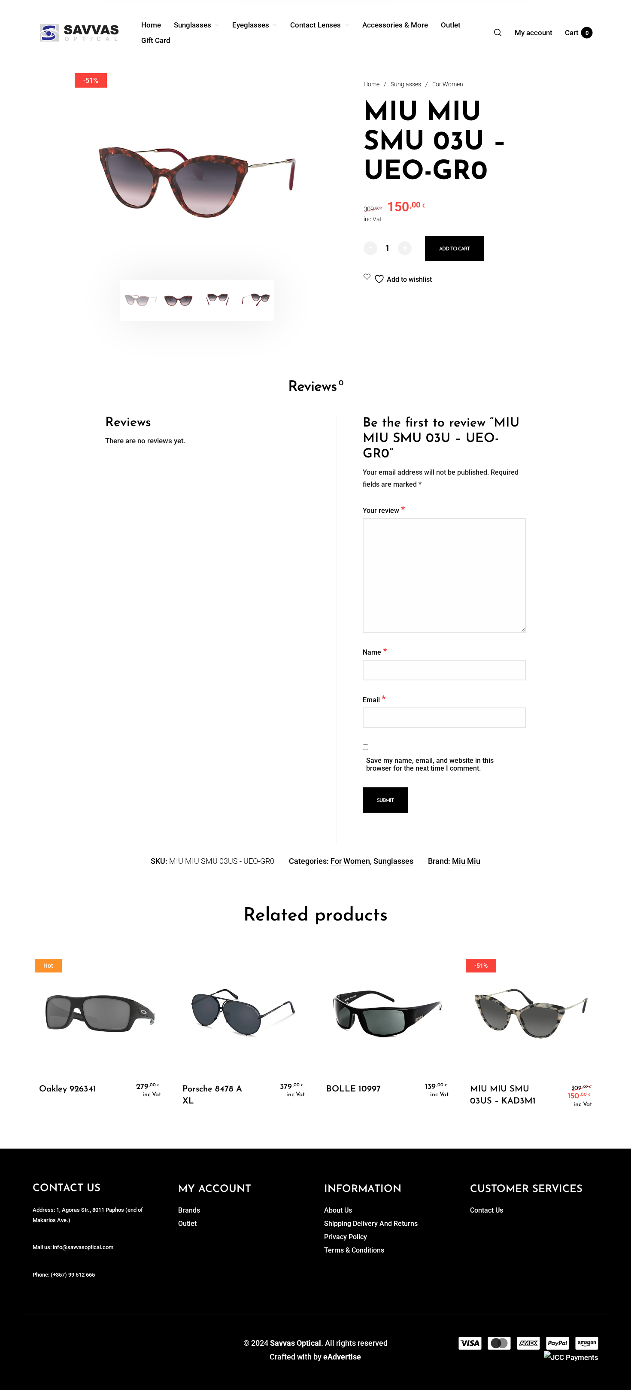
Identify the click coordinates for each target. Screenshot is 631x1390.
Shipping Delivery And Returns (371, 1223)
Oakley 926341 (67, 1089)
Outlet (187, 1223)
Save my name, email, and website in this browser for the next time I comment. (430, 764)
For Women (447, 84)
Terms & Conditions (354, 1250)
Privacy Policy (345, 1237)
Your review (384, 509)
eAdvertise (342, 1356)
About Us (338, 1210)
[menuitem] (157, 25)
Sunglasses (406, 84)
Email (374, 698)
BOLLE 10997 (353, 1089)
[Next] (285, 180)
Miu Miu (466, 861)
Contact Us (486, 1210)
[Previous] (108, 180)
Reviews (315, 387)
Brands (189, 1210)
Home (371, 84)
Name (375, 651)
